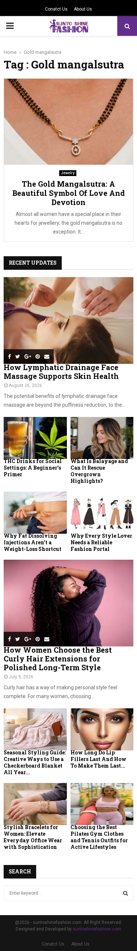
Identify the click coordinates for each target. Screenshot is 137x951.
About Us (83, 9)
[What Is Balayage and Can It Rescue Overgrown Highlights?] (102, 438)
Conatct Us (56, 9)
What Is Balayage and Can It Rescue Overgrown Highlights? (99, 471)
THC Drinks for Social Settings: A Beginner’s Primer (33, 468)
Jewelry (68, 173)
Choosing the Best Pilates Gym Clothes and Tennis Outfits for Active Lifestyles (99, 837)
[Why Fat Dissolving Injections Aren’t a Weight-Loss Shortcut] (35, 513)
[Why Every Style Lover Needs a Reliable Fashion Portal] (102, 513)
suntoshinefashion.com (97, 929)
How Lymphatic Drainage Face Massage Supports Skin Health (61, 371)
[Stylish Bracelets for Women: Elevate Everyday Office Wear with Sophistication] (35, 804)
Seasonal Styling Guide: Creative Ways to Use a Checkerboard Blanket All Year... (35, 762)
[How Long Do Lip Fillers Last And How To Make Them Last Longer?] (102, 729)
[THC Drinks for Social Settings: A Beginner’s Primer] (35, 438)
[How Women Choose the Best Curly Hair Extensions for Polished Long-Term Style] (68, 603)
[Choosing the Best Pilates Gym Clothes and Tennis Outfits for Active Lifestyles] (102, 804)
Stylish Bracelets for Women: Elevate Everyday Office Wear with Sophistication (33, 837)
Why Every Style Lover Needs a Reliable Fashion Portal (101, 542)
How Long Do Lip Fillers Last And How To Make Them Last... (98, 759)
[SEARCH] (125, 893)
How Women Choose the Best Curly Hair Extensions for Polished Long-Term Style (58, 658)
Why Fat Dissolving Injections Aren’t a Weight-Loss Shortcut (32, 542)
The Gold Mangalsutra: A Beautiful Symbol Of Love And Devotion (68, 193)
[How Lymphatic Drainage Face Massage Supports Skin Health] (68, 320)
